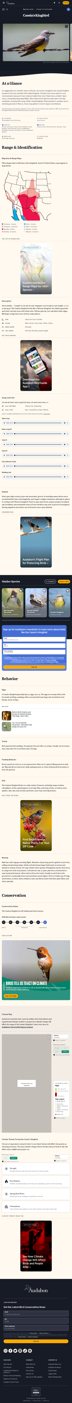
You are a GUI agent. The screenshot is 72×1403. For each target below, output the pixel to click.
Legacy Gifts (52, 1374)
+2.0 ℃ (57, 1051)
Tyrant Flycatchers (44, 9)
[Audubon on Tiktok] (25, 1351)
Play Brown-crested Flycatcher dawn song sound (44, 591)
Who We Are (8, 1364)
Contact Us (29, 1374)
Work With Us (30, 1364)
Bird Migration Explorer (31, 247)
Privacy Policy (40, 660)
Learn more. (47, 414)
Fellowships (30, 1367)
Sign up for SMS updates (34, 1377)
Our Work (27, 521)
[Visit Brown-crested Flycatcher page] (36, 602)
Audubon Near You (54, 1364)
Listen (68, 9)
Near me (55, 2)
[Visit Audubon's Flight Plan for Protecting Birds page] (36, 542)
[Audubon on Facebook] (10, 1351)
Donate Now (52, 1370)
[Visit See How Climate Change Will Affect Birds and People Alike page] (36, 1246)
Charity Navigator (36, 1391)
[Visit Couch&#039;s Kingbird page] (59, 602)
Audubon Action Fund (11, 1382)
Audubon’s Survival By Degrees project (17, 1027)
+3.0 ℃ (65, 1051)
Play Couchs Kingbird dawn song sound (68, 591)
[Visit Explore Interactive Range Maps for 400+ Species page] (36, 268)
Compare (51, 581)
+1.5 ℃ (65, 1048)
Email (5, 638)
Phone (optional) (8, 651)
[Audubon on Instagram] (6, 1351)
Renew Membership (54, 1377)
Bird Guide (29, 9)
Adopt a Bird (64, 581)
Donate (66, 3)
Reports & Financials (10, 1379)
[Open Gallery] (66, 26)
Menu (4, 3)
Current (57, 1048)
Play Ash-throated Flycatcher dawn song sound (21, 591)
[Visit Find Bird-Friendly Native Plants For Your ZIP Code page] (36, 825)
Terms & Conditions (51, 660)
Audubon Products (54, 1367)
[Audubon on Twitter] (15, 1351)
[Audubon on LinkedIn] (20, 1351)
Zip (5, 644)
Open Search (7, 9)
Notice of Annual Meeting (12, 1376)
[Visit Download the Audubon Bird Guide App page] (36, 365)
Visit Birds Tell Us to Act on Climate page (36, 970)
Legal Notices (27, 1400)
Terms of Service (51, 662)
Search (59, 2)
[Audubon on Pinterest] (30, 1351)
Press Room (30, 1370)
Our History (7, 1367)
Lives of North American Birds (36, 109)
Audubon (10, 3)
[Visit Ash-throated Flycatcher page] (12, 602)
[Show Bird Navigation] (3, 9)
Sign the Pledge (11, 996)
